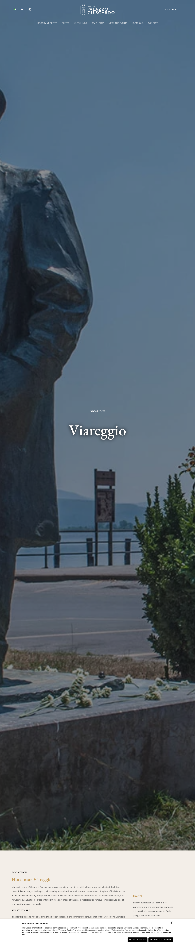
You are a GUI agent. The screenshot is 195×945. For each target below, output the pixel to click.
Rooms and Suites (47, 23)
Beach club (98, 23)
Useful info (80, 23)
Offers (65, 23)
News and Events (118, 23)
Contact (153, 23)
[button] (171, 9)
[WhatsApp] (29, 9)
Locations (137, 23)
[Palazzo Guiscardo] (97, 9)
